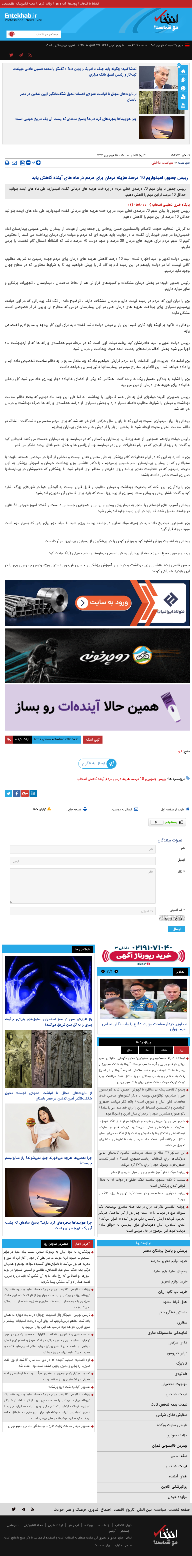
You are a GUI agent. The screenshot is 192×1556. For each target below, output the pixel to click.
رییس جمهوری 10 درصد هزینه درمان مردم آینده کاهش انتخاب (121, 779)
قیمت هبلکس (176, 1394)
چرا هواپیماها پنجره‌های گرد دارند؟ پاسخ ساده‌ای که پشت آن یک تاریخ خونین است (75, 119)
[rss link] (32, 1509)
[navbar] (187, 45)
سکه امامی (179, 1456)
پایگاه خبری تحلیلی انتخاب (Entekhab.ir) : (159, 204)
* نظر (181, 871)
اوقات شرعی (45, 3)
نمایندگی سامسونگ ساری (167, 1333)
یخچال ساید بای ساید (170, 1271)
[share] (11, 55)
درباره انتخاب (123, 1525)
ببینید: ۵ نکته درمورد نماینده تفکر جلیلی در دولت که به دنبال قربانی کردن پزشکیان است (142, 1182)
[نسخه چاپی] (7, 163)
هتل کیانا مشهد (175, 1302)
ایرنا (179, 751)
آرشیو (112, 1530)
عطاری (182, 1322)
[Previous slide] (116, 971)
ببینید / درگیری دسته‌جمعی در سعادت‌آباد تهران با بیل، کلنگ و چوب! (142, 1196)
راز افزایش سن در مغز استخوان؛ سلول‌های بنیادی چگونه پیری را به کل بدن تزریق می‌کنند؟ (48, 1021)
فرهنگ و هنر (76, 1510)
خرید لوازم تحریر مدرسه (169, 1261)
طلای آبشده (178, 1476)
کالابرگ (181, 1364)
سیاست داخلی (163, 163)
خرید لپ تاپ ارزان (172, 1292)
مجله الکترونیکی (33, 1525)
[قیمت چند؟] (183, 79)
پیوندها (72, 3)
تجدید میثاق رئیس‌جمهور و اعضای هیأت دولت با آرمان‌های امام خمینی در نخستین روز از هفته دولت (47, 1376)
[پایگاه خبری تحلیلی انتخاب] (168, 23)
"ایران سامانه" (103, 1545)
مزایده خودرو (177, 1435)
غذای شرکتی (177, 1343)
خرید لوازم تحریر (174, 1281)
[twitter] (8, 793)
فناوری (93, 1510)
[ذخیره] (22, 163)
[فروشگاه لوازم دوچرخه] (97, 655)
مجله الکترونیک (25, 3)
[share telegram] (21, 55)
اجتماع (106, 1510)
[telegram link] (23, 1509)
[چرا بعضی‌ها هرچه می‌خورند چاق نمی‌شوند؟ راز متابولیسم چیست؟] (48, 1128)
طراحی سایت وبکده (172, 1425)
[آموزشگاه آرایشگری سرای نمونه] (97, 707)
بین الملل (144, 1510)
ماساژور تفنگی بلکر (173, 1312)
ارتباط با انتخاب (89, 3)
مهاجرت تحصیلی (174, 1384)
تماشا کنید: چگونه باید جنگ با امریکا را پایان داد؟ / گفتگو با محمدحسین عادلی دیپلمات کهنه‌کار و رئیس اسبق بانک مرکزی (74, 71)
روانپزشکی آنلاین (174, 1487)
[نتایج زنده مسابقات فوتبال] (183, 105)
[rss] (30, 55)
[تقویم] (183, 96)
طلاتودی (180, 1374)
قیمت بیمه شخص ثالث (169, 1405)
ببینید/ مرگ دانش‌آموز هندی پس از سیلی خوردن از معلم (148, 1172)
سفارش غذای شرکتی (171, 1415)
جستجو (125, 1530)
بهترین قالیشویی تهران (169, 1446)
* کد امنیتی (177, 910)
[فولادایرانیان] (97, 603)
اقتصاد (119, 1510)
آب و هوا (60, 3)
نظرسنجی (8, 3)
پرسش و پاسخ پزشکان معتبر (165, 1251)
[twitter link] (14, 1509)
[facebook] (16, 793)
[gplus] (25, 793)
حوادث (59, 1510)
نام (183, 848)
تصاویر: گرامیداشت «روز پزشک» (69, 1387)
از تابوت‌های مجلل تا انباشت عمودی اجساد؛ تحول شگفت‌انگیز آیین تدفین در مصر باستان (78, 96)
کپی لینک (93, 739)
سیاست (184, 163)
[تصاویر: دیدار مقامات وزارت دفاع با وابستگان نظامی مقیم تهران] (143, 999)
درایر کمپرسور (177, 1353)
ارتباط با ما (104, 1525)
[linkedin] (33, 793)
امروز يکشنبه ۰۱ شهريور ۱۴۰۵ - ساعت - (155, 45)
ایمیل (181, 859)
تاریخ (130, 1510)
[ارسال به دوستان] (14, 163)
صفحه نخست (179, 1510)
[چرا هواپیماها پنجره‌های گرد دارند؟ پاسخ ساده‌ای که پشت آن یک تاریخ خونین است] (48, 1192)
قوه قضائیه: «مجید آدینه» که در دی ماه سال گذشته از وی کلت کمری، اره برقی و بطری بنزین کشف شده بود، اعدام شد (47, 1363)
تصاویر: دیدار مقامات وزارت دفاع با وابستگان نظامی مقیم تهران (144, 1026)
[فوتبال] (183, 88)
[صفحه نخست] (183, 71)
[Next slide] (103, 971)
